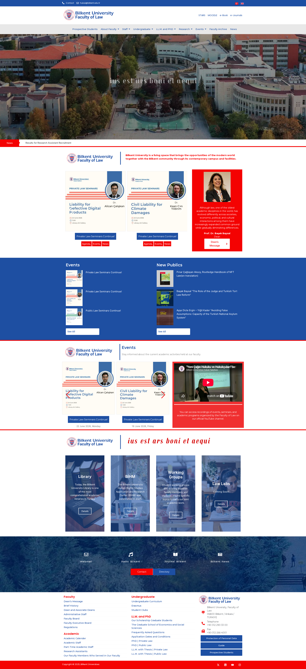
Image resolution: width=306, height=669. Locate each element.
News (106, 243)
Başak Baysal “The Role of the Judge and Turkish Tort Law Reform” (207, 293)
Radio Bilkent (130, 561)
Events (97, 243)
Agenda (86, 243)
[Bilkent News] (220, 554)
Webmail (86, 561)
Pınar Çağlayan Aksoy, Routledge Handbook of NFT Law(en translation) (205, 274)
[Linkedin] (225, 664)
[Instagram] (239, 664)
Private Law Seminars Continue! (95, 236)
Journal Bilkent (175, 561)
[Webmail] (86, 554)
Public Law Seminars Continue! (103, 310)
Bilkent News (220, 561)
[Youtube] (232, 664)
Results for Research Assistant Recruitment (48, 142)
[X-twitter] (218, 664)
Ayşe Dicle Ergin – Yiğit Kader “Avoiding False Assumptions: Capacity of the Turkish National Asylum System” (207, 314)
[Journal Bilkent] (175, 554)
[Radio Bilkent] (130, 554)
